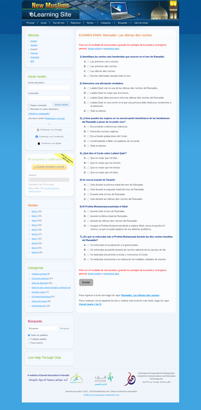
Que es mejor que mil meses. (105, 167)
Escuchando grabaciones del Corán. (109, 136)
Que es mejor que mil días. (104, 158)
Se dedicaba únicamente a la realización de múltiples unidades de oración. (128, 259)
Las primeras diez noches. (103, 66)
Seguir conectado (38, 105)
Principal (30, 23)
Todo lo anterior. (98, 110)
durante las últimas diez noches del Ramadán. (114, 220)
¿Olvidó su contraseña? (39, 113)
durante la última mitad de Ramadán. (109, 216)
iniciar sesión (94, 48)
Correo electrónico (36, 83)
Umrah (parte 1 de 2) (90, 304)
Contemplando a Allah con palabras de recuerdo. (115, 141)
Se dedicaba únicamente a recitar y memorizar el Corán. (119, 254)
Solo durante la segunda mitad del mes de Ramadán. (117, 189)
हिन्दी (32, 61)
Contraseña (33, 93)
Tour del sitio (58, 23)
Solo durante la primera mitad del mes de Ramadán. (117, 184)
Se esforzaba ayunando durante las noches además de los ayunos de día (128, 249)
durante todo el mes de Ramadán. (107, 211)
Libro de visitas (141, 23)
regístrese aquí (111, 48)
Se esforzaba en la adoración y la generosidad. (114, 245)
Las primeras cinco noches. (104, 61)
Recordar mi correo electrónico (44, 109)
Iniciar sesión (61, 105)
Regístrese (76, 23)
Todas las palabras (39, 335)
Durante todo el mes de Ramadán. (107, 194)
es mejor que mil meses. (109, 93)
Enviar (86, 282)
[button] (29, 211)
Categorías (106, 23)
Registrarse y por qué (55, 118)
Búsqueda (122, 23)
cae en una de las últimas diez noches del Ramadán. (124, 88)
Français (34, 53)
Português (34, 57)
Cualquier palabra (38, 339)
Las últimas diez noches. (103, 71)
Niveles (90, 23)
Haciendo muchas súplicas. (104, 131)
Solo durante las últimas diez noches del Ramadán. (116, 199)
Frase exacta (36, 343)
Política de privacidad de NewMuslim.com (101, 395)
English (33, 41)
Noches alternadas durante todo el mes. (110, 75)
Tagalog (33, 45)
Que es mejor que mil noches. (105, 162)
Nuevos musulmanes (51, 11)
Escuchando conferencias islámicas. (109, 126)
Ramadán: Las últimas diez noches (140, 295)
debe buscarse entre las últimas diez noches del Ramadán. (127, 97)
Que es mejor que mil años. (104, 172)
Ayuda (43, 23)
